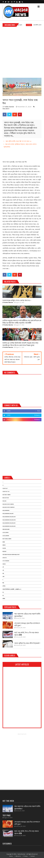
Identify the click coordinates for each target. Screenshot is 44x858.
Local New (5, 532)
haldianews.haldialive (9, 516)
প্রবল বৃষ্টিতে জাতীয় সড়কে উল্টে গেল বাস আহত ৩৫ (18, 141)
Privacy (25, 856)
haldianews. (6, 510)
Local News (6, 535)
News (4, 545)
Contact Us (6, 491)
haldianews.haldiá (8, 513)
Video (4, 564)
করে (3, 573)
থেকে (3, 576)
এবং (3, 570)
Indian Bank (6, 529)
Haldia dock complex (8, 507)
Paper (4, 548)
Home (11, 856)
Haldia (4, 501)
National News (7, 538)
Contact (22, 25)
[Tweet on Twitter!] (9, 114)
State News (6, 560)
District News (7, 494)
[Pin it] (20, 114)
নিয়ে (3, 582)
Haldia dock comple (8, 504)
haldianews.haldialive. (9, 520)
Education (6, 109)
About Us (18, 856)
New (4, 542)
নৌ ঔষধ (4, 586)
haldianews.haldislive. (9, 526)
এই (3, 567)
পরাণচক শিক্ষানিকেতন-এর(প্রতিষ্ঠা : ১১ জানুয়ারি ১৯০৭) (12, 589)
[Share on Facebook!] (5, 114)
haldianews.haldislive (9, 523)
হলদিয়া (4, 598)
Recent (4, 551)
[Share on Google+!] (14, 114)
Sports (5, 557)
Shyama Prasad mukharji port (11, 554)
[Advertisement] (22, 51)
